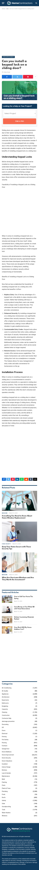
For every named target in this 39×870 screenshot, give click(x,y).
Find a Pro (19, 121)
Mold (3, 779)
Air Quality (5, 691)
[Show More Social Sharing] (35, 77)
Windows (4, 815)
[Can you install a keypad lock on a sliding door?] (19, 99)
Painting (4, 782)
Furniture (4, 745)
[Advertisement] (19, 32)
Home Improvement (8, 57)
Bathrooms (5, 703)
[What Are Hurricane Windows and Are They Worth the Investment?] (19, 562)
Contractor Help (6, 718)
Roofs (3, 797)
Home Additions (6, 752)
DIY (3, 727)
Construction (6, 715)
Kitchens (4, 770)
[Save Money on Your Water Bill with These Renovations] (7, 609)
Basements (5, 700)
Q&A (7, 8)
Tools (3, 809)
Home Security (6, 758)
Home (3, 8)
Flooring (4, 742)
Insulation (5, 764)
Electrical (4, 733)
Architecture (5, 697)
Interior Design (6, 767)
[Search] (36, 3)
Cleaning (4, 712)
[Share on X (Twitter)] (17, 77)
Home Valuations (7, 761)
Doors (3, 730)
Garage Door (5, 748)
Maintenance (6, 776)
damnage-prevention (8, 721)
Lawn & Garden (6, 773)
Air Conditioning (6, 688)
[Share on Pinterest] (28, 77)
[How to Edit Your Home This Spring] (7, 599)
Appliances (5, 694)
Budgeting (5, 706)
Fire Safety (5, 739)
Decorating (5, 724)
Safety (4, 800)
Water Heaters (6, 812)
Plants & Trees (6, 788)
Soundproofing (6, 806)
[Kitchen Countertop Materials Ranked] (7, 619)
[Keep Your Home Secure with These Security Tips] (19, 531)
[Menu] (3, 3)
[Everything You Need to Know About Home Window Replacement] (19, 501)
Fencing (4, 736)
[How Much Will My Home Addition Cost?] (7, 630)
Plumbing (5, 791)
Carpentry (5, 709)
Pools (3, 794)
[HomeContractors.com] (19, 3)
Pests (3, 785)
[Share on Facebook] (7, 77)
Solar (3, 803)
